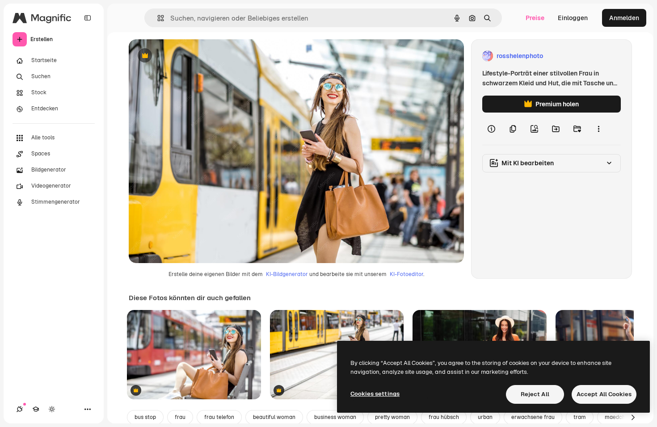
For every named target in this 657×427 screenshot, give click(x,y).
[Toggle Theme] (52, 409)
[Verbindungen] (20, 409)
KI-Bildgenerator (287, 274)
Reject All (535, 394)
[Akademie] (36, 409)
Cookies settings (375, 394)
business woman (335, 417)
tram (579, 417)
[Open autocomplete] (157, 18)
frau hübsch (444, 417)
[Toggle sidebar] (87, 18)
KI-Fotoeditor (406, 274)
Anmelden (624, 18)
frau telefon (219, 417)
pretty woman (392, 417)
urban (485, 417)
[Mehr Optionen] (598, 129)
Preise (535, 18)
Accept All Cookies (604, 394)
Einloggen (573, 18)
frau (180, 417)
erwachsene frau (533, 417)
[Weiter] (633, 417)
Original (185, 56)
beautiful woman (274, 417)
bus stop (145, 417)
